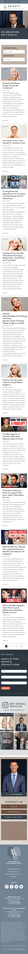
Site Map (13, 877)
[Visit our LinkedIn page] (21, 888)
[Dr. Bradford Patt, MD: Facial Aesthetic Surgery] (14, 853)
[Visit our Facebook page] (11, 888)
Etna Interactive (21, 949)
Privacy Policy (13, 871)
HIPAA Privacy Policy (13, 874)
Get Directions (13, 811)
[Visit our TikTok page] (16, 888)
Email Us (14, 806)
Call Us (14, 794)
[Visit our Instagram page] (7, 888)
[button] (2, 2)
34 (16, 646)
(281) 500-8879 (16, 902)
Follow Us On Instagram (13, 710)
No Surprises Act (13, 869)
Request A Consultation (14, 817)
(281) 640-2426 (16, 915)
